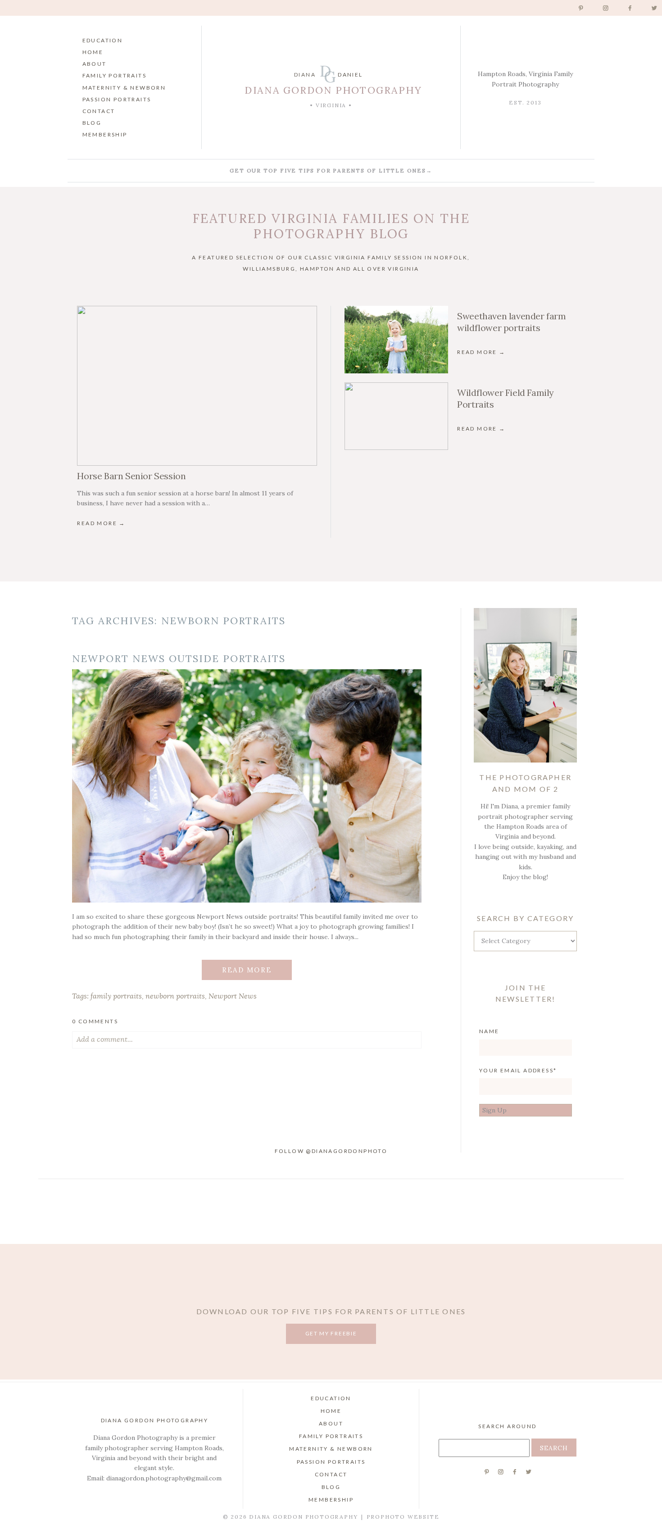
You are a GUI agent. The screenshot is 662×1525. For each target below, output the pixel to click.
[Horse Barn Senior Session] (197, 386)
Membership (104, 134)
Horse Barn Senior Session (131, 475)
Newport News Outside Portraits (179, 658)
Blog (92, 122)
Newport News (233, 996)
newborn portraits (175, 996)
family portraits (116, 996)
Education (102, 40)
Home (93, 52)
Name (489, 1031)
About (94, 63)
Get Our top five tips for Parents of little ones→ (331, 170)
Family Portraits (114, 75)
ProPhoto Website (403, 1516)
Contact (98, 111)
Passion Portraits (116, 99)
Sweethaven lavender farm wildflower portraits (511, 321)
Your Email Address (516, 1070)
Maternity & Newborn (124, 87)
